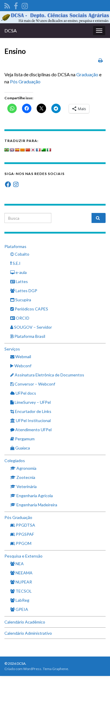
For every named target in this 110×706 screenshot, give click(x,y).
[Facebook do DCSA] (16, 5)
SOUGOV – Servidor (32, 327)
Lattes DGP (26, 290)
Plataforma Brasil (29, 336)
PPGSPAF (24, 534)
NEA (19, 563)
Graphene (60, 669)
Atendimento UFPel (33, 429)
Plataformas (15, 246)
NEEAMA (24, 572)
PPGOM (23, 543)
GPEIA (21, 609)
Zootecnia (25, 477)
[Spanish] (17, 150)
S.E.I (16, 263)
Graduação (87, 74)
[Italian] (49, 150)
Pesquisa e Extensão (23, 555)
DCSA (10, 30)
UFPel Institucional (33, 420)
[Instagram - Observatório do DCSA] (25, 5)
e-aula (21, 272)
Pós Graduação (25, 81)
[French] (38, 150)
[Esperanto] (43, 150)
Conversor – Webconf (34, 383)
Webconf (22, 365)
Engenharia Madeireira (36, 504)
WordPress (32, 669)
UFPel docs (25, 393)
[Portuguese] (6, 150)
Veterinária (26, 486)
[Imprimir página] (100, 60)
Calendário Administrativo (28, 633)
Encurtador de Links (32, 411)
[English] (12, 150)
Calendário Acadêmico (24, 621)
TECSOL (23, 590)
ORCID (22, 317)
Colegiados (14, 460)
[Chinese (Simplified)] (28, 150)
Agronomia (26, 468)
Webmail (22, 356)
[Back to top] (96, 692)
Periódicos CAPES (31, 308)
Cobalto (21, 254)
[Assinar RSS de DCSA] (7, 5)
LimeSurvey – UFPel (32, 402)
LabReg (22, 600)
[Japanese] (33, 150)
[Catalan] (22, 150)
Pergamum (24, 438)
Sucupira (22, 299)
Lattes (21, 281)
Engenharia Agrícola (34, 495)
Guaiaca (22, 447)
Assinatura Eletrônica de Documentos (49, 374)
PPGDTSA (25, 525)
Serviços (12, 348)
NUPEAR (23, 581)
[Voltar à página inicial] (55, 17)
